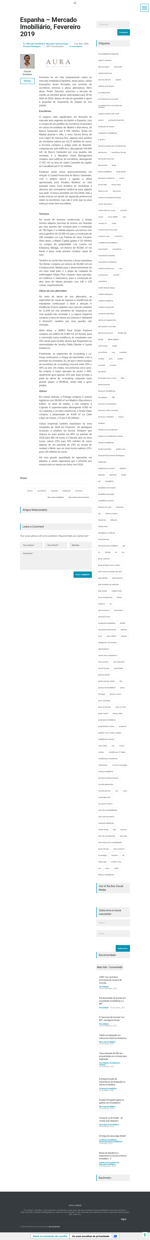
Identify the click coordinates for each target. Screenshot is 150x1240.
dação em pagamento (107, 320)
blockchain (102, 165)
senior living (103, 830)
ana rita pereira (104, 80)
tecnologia (102, 855)
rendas (101, 752)
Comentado (115, 967)
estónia (101, 359)
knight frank (117, 591)
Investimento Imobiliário (109, 1125)
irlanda (108, 552)
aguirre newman (105, 60)
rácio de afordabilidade (107, 810)
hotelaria (113, 475)
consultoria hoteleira (106, 256)
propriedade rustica (106, 726)
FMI (113, 397)
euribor (120, 359)
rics (116, 791)
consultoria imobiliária (107, 262)
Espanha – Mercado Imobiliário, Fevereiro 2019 (50, 27)
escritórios (41, 491)
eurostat (101, 365)
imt (99, 514)
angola (118, 80)
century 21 (102, 223)
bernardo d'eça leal (106, 159)
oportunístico (103, 649)
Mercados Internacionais (57, 44)
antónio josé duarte (106, 86)
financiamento (104, 385)
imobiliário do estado (106, 488)
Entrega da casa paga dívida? (112, 1136)
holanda (101, 475)
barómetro (102, 152)
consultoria (117, 249)
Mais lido (102, 967)
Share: (23, 478)
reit (113, 746)
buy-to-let (117, 191)
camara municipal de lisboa (109, 198)
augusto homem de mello (108, 114)
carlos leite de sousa (106, 210)
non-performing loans (107, 630)
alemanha (118, 67)
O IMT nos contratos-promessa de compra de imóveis (110, 980)
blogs (114, 165)
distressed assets (105, 333)
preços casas (115, 694)
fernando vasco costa (107, 378)
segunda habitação (106, 823)
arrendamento (104, 93)
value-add (102, 862)
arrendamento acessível (108, 99)
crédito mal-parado (106, 307)
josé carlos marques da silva (110, 572)
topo (123, 1219)
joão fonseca (117, 578)
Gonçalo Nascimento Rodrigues (111, 456)
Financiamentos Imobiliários (111, 1142)
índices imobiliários (106, 875)
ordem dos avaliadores (107, 655)
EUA (111, 359)
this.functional (54, 1227)
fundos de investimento (108, 430)
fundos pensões (104, 449)
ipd (124, 546)
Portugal (101, 694)
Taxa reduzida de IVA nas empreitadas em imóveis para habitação (113, 1056)
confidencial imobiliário (107, 243)
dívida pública (113, 339)
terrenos (78, 491)
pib (121, 681)
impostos (120, 507)
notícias (124, 630)
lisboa (119, 597)
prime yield (117, 713)
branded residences (106, 178)
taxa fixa (123, 836)
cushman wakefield (106, 314)
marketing (118, 610)
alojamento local (105, 73)
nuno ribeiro (111, 636)
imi (99, 481)
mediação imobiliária (106, 623)
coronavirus (103, 275)
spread (123, 830)
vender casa (116, 862)
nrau (100, 636)
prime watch (103, 713)
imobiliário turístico (106, 501)
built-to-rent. (103, 191)
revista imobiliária (105, 772)
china (114, 223)
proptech (123, 726)
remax (121, 746)
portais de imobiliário (107, 688)
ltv (111, 604)
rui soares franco (105, 804)
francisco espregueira (107, 404)
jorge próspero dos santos (109, 565)
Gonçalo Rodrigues (32, 46)
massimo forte (104, 617)
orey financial (118, 662)
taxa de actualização (106, 836)
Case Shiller (113, 217)
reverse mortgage (119, 765)
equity (114, 346)
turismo (114, 855)
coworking (102, 281)
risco (125, 791)
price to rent (121, 707)
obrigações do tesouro (107, 643)
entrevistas (103, 346)
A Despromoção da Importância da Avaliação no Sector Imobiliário (112, 1082)
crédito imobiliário (105, 301)
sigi (114, 830)
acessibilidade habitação (108, 54)
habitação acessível (106, 468)
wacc (107, 868)
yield (116, 868)
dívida (100, 339)
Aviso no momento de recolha (50, 1236)
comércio (118, 236)
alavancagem (103, 67)
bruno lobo (102, 185)
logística (101, 604)
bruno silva (116, 185)
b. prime (101, 140)
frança (121, 417)
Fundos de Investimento (109, 1163)
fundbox (101, 423)
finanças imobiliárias (106, 391)
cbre (124, 217)
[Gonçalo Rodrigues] (27, 61)
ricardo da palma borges (108, 778)
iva (123, 552)
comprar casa (104, 236)
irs (116, 552)
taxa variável (119, 849)
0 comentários (76, 46)
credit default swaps (106, 288)
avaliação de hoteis (106, 127)
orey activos (103, 662)
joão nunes (102, 591)
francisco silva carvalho (108, 410)
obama (124, 636)
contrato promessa (106, 268)
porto (122, 688)
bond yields (121, 172)
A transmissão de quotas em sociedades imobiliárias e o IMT (112, 1001)
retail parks (103, 765)
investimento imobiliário (108, 546)
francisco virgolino (106, 417)
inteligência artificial (106, 533)
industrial (102, 520)
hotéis (123, 475)
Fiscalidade (104, 987)
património (118, 668)
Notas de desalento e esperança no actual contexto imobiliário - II (113, 1156)
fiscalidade (102, 397)
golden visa (121, 449)
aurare (30, 491)
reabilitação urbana (106, 739)
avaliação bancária (116, 120)
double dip (122, 333)
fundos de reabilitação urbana (110, 436)
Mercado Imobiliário (36, 44)
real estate (102, 746)
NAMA (122, 623)
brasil (121, 178)
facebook (102, 372)
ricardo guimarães (106, 784)
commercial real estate (107, 230)
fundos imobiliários (106, 443)
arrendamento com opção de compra (110, 106)
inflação (113, 520)
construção (103, 249)
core (120, 268)
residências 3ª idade (117, 752)
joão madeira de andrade (108, 585)
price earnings (104, 701)
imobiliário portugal (106, 494)
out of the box (103, 668)
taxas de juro (103, 849)
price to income (104, 707)
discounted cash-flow (107, 327)
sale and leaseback (106, 817)
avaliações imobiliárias (107, 133)
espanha (54, 491)
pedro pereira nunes (106, 681)
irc (99, 552)
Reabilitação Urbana (109, 1064)
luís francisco (103, 610)
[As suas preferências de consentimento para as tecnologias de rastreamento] (145, 1235)
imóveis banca (111, 514)
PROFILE (27, 81)
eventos (113, 365)
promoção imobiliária (107, 720)
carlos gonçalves (105, 204)
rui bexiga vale (104, 797)
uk (123, 855)
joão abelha (103, 578)
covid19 (116, 275)
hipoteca (123, 468)
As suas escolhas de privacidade (90, 1236)
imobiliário (109, 481)
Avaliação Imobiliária (108, 1089)
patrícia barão (104, 675)
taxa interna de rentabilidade (110, 842)
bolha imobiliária (105, 172)
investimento (103, 539)
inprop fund (103, 526)
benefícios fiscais (118, 152)
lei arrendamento (105, 597)
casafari (123, 210)
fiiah (122, 378)
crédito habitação (105, 294)
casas (100, 217)
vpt (99, 868)
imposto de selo (104, 507)
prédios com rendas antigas (109, 733)
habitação (67, 491)
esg (113, 352)
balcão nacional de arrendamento (112, 146)
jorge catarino (104, 559)
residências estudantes (108, 759)
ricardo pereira (104, 791)
